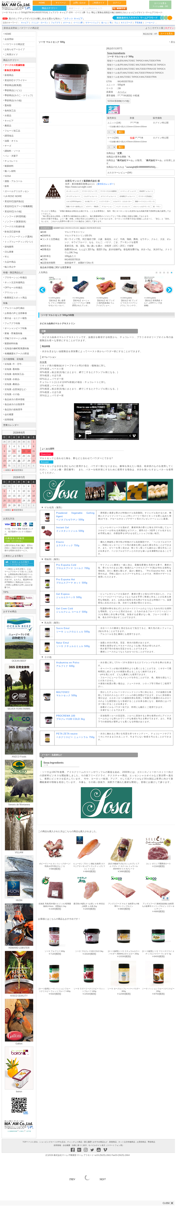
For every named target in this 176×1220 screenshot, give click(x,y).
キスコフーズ (126, 23)
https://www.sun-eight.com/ (78, 187)
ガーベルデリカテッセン (17, 191)
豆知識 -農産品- (12, 384)
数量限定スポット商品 (16, 297)
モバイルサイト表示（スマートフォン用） (106, 1145)
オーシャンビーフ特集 (16, 328)
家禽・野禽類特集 (13, 333)
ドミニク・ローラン (39, 23)
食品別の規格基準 (13, 409)
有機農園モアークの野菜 (17, 353)
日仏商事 (9, 252)
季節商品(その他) (13, 100)
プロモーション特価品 (16, 277)
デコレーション (107, 206)
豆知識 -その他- (12, 394)
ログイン (117, 3)
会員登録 (9, 39)
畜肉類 (8, 105)
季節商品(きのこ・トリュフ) (19, 95)
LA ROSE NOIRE (13, 196)
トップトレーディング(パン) (19, 241)
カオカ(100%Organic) (73, 201)
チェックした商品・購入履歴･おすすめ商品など (87, 1142)
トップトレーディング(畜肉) (19, 236)
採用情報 (9, 419)
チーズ (8, 146)
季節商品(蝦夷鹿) (13, 85)
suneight (131, 167)
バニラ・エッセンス (123, 206)
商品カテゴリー (49, 8)
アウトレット (11, 292)
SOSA (8, 176)
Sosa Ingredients (116, 53)
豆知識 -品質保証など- (16, 389)
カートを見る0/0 (160, 5)
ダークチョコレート (73, 196)
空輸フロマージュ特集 (16, 338)
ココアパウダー (104, 201)
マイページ (61, 3)
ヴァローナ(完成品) (145, 196)
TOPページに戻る (30, 1142)
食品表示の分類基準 (15, 404)
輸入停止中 (10, 267)
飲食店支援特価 (12, 70)
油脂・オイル (11, 141)
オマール (67, 23)
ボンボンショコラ (72, 191)
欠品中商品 (10, 262)
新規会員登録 (10, 28)
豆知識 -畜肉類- (12, 369)
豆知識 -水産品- (12, 379)
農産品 (8, 125)
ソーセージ (149, 23)
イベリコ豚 (78, 23)
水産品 (8, 115)
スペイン (122, 92)
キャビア (25, 23)
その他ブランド (90, 201)
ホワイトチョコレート (108, 196)
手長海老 (138, 23)
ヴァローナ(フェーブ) (89, 191)
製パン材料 (10, 171)
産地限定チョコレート (127, 196)
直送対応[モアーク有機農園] (19, 206)
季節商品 (151, 1142)
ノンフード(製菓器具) (15, 221)
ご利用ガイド (98, 3)
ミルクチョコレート (90, 196)
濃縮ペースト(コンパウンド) (144, 201)
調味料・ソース (12, 151)
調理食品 (9, 135)
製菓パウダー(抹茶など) (74, 206)
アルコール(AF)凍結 (14, 308)
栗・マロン (157, 206)
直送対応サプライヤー (16, 80)
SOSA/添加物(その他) (118, 101)
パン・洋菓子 (11, 156)
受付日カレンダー (105, 184)
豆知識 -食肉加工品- (14, 374)
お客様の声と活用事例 (16, 313)
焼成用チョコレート (146, 191)
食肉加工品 (10, 110)
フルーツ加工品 (12, 130)
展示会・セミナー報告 (16, 318)
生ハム (104, 23)
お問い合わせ (79, 3)
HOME (42, 3)
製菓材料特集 (11, 343)
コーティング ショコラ (128, 191)
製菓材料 (9, 166)
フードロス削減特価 (15, 65)
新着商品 (9, 75)
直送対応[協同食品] (14, 201)
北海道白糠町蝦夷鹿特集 (17, 348)
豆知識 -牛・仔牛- (13, 364)
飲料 (7, 186)
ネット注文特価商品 (15, 282)
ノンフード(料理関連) (15, 216)
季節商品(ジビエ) (13, 90)
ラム (116, 23)
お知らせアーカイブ (15, 49)
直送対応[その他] (13, 211)
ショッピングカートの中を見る (52, 1142)
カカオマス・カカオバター (122, 201)
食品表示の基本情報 (15, 399)
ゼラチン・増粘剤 (92, 206)
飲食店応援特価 (12, 231)
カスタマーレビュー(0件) (119, 172)
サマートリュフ (92, 23)
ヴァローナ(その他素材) (108, 191)
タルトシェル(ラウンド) (141, 206)
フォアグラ (55, 23)
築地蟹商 (9, 246)
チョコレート (11, 161)
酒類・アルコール (13, 181)
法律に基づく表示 (79, 1145)
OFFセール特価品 (13, 287)
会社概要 (9, 414)
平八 (7, 256)
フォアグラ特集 (12, 323)
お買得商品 (141, 1142)
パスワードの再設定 (29, 28)
